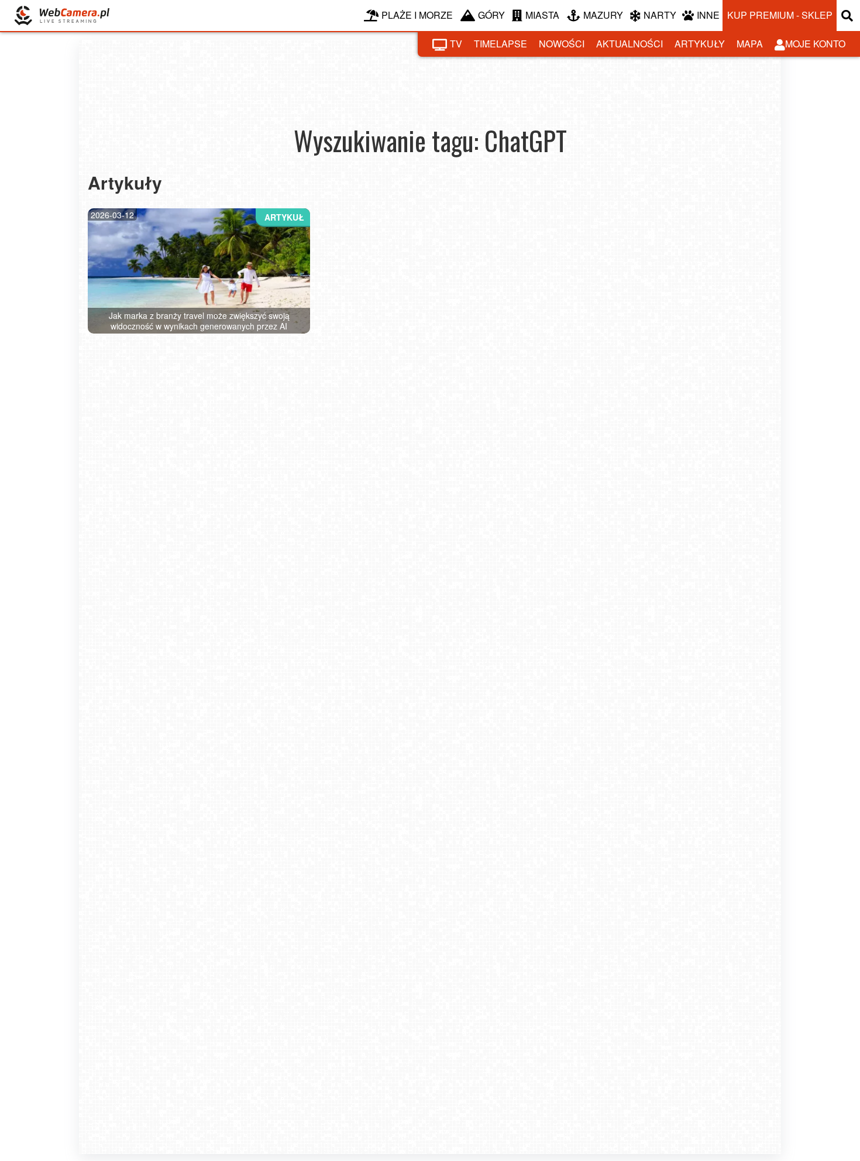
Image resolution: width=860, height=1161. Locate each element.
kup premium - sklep (780, 15)
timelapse (500, 43)
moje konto (815, 43)
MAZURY (603, 15)
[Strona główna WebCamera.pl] (62, 15)
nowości (561, 43)
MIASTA (542, 15)
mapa (750, 43)
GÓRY (491, 15)
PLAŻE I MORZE (417, 15)
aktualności (629, 43)
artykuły (700, 43)
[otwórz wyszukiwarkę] (848, 15)
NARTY (660, 15)
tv (456, 43)
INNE (708, 15)
